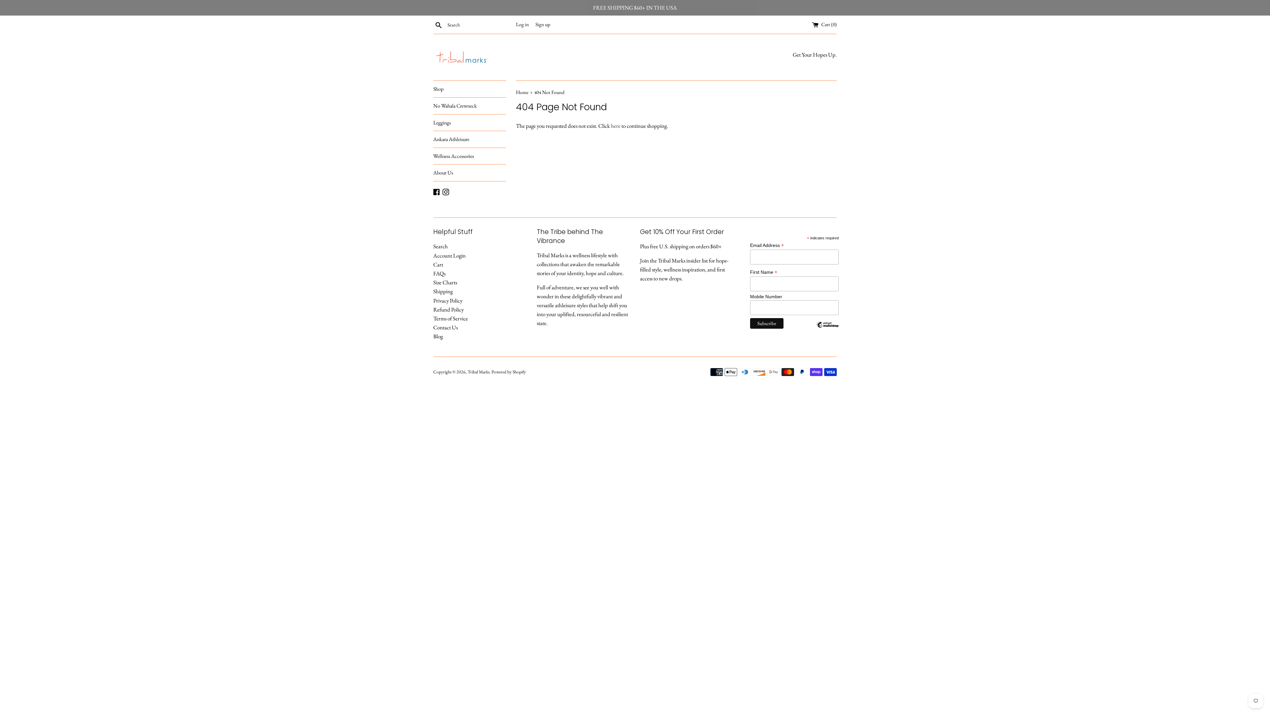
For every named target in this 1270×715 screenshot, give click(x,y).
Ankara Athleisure (451, 139)
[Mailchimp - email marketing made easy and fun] (828, 329)
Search (440, 246)
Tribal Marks (478, 372)
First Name (763, 272)
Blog (438, 336)
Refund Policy (448, 309)
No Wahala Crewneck (455, 105)
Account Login (449, 255)
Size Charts (445, 282)
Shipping (443, 291)
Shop (438, 88)
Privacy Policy (447, 300)
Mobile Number (766, 296)
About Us (443, 172)
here (615, 125)
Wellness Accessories (453, 156)
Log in (522, 24)
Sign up (542, 24)
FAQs (439, 273)
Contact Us (445, 327)
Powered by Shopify (508, 372)
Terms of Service (450, 318)
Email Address (767, 245)
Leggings (442, 122)
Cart (438, 264)
